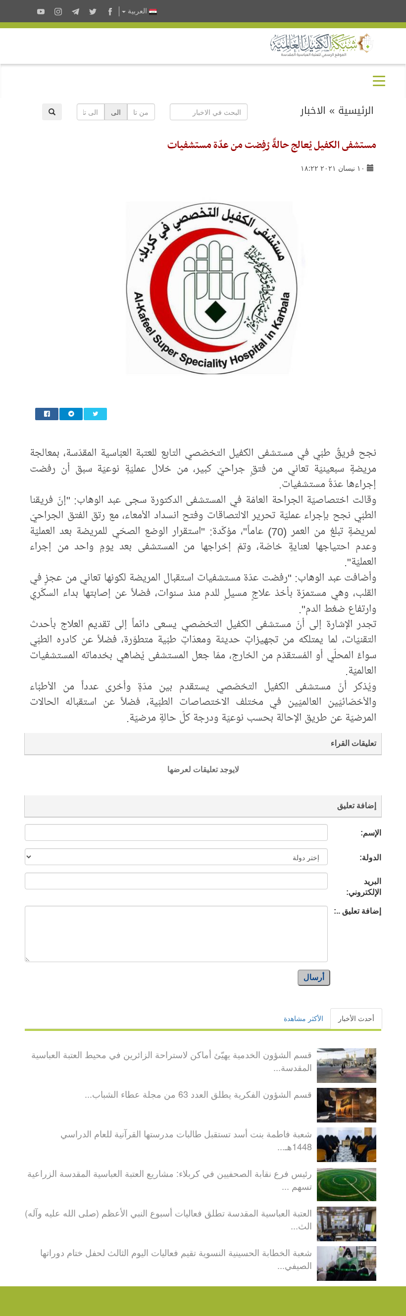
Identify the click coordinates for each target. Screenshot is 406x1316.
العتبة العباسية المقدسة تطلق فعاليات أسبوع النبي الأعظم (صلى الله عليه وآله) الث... (168, 1219)
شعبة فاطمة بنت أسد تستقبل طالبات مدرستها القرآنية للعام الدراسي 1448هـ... (186, 1140)
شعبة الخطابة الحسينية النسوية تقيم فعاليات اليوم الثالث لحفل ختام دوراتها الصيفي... (176, 1258)
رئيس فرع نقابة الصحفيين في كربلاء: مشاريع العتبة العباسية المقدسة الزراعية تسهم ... (169, 1179)
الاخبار (313, 110)
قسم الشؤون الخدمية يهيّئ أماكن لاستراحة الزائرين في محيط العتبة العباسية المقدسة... (171, 1060)
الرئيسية (356, 110)
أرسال (314, 977)
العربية (137, 11)
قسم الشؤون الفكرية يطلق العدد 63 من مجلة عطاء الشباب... (198, 1093)
